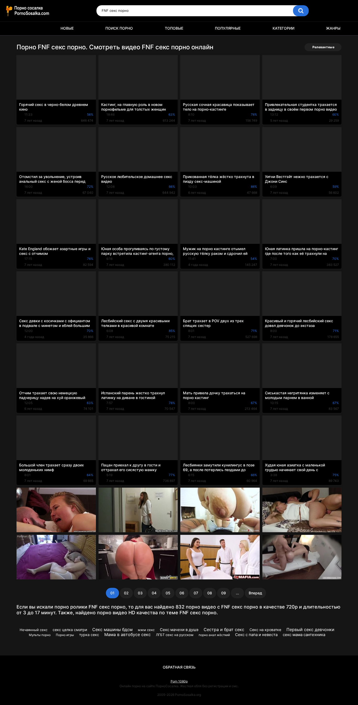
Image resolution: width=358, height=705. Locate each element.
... (237, 593)
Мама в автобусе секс (127, 634)
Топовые (174, 28)
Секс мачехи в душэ (179, 629)
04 (154, 593)
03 (140, 593)
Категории (283, 28)
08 (209, 593)
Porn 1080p (179, 681)
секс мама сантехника (304, 634)
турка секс (89, 634)
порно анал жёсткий (214, 635)
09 (223, 593)
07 (196, 593)
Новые (67, 28)
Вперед (255, 593)
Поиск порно (119, 28)
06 (182, 593)
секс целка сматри (70, 629)
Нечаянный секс (33, 630)
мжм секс (146, 630)
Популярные (228, 28)
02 (126, 593)
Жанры (333, 28)
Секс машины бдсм (112, 629)
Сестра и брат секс (224, 629)
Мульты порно (40, 635)
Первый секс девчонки (310, 629)
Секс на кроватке (265, 629)
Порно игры (65, 635)
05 (168, 593)
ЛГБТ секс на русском (174, 635)
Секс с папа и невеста (256, 634)
